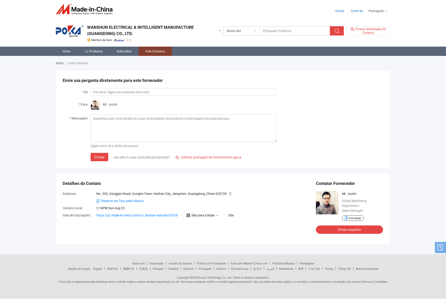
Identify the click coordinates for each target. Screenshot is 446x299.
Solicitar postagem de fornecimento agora (208, 157)
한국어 (257, 268)
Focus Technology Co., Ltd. (215, 277)
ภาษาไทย (314, 268)
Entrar (339, 11)
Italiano (221, 268)
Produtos (96, 51)
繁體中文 (128, 268)
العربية (270, 268)
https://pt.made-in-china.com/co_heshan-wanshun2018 (136, 215)
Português (205, 268)
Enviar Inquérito (349, 229)
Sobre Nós (124, 51)
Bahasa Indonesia (367, 268)
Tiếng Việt (344, 268)
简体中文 (112, 268)
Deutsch (189, 268)
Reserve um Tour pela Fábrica (122, 201)
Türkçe (329, 268)
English (97, 268)
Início (66, 51)
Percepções (307, 263)
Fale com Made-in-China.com (249, 263)
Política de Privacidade (211, 263)
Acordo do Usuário (180, 263)
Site (231, 215)
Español (173, 268)
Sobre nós (138, 263)
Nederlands (286, 268)
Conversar (354, 218)
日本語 (143, 268)
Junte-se (356, 11)
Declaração (157, 263)
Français (158, 268)
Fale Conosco (155, 51)
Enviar (99, 157)
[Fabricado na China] (85, 9)
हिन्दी (300, 268)
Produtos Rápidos (283, 263)
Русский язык (239, 268)
